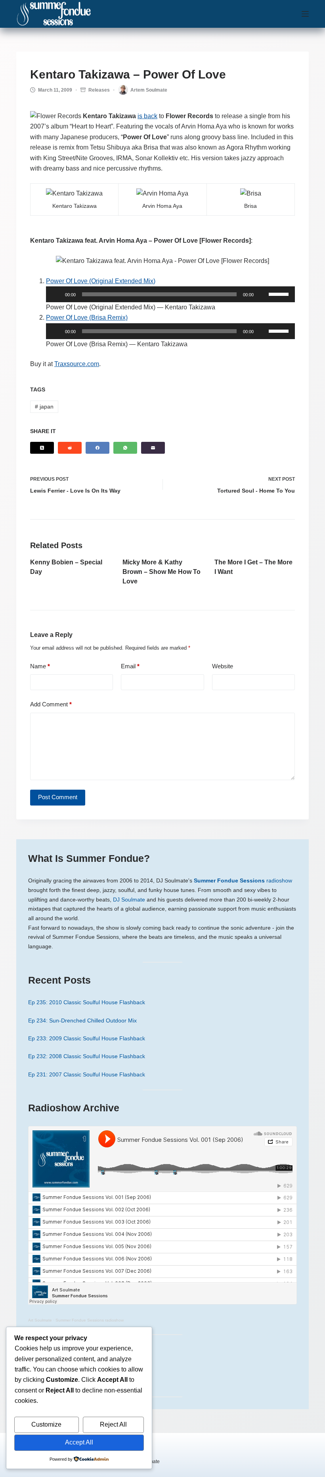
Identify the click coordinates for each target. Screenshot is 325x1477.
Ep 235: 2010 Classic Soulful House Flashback (86, 1002)
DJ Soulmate (129, 899)
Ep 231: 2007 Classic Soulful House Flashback (86, 1074)
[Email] (153, 448)
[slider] (280, 293)
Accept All (79, 1442)
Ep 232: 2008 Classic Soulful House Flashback (86, 1056)
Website (222, 666)
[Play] (56, 294)
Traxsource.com (76, 364)
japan (44, 406)
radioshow (243, 880)
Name (40, 666)
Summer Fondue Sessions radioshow (89, 1320)
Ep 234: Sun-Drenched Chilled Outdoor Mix (82, 1020)
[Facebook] (97, 448)
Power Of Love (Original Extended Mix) (100, 281)
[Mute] (262, 294)
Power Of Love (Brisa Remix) (87, 317)
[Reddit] (70, 448)
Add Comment (51, 704)
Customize (46, 1424)
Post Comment (57, 797)
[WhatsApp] (125, 448)
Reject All (113, 1424)
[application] (170, 294)
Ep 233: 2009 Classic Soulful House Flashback (86, 1038)
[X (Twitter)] (42, 448)
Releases (99, 90)
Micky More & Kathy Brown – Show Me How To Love (161, 572)
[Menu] (305, 13)
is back (147, 116)
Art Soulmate (40, 1320)
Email (130, 666)
